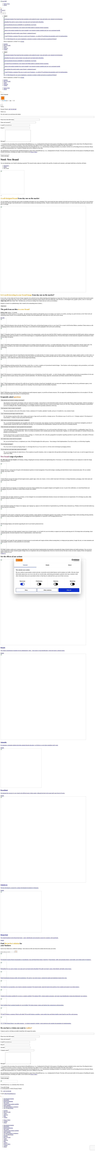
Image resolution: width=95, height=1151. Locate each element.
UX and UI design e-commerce (11, 1106)
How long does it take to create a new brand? (11, 408)
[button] (1, 102)
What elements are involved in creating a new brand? (12, 400)
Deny (26, 590)
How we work (7, 45)
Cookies (5, 1121)
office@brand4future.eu (10, 1093)
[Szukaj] (16, 952)
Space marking (7, 1105)
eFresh (5, 5)
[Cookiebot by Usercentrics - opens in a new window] (72, 560)
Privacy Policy (33, 152)
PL (1, 10)
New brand (6, 1102)
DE (3, 10)
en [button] (1, 9)
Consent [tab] (25, 565)
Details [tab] (47, 565)
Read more (3, 306)
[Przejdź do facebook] (3, 7)
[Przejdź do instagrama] (2, 7)
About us (6, 48)
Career (5, 46)
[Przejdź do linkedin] (1, 7)
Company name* (5, 1050)
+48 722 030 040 (12, 109)
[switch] (39, 584)
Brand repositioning (8, 1101)
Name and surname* (5, 122)
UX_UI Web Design (8, 1108)
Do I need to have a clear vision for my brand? (11, 438)
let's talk (2, 317)
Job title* (3, 1047)
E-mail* (2, 125)
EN (7, 100)
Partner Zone (7, 3)
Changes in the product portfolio (11, 1104)
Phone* (2, 128)
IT (4, 10)
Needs (5, 16)
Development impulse (9, 1098)
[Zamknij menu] (5, 13)
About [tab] (69, 565)
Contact (5, 49)
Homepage (6, 165)
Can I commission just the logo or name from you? (12, 413)
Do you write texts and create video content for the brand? (13, 449)
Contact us (3, 553)
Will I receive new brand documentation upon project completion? (15, 420)
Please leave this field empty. (7, 119)
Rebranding (6, 1100)
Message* (3, 141)
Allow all (69, 590)
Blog (5, 1116)
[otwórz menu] (2, 13)
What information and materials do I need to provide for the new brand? (16, 426)
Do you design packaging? (7, 444)
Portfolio (6, 44)
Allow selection (48, 590)
